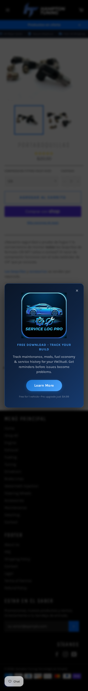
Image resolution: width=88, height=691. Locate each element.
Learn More (44, 385)
